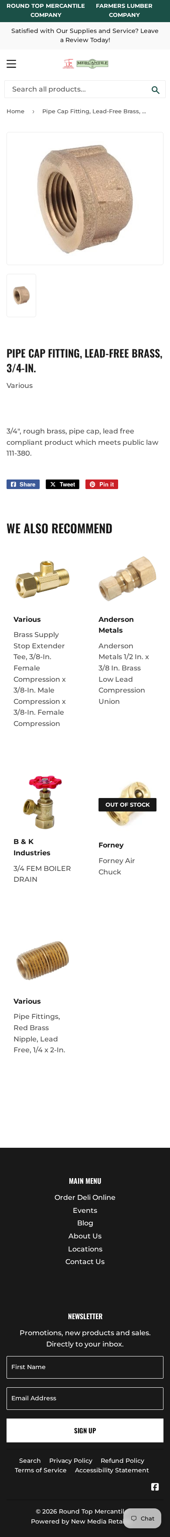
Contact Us (85, 1262)
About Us (85, 1236)
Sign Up (85, 1430)
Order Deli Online (85, 1197)
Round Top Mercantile (93, 1511)
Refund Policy (122, 1460)
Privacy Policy (70, 1460)
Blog (85, 1223)
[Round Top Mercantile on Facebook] (155, 1488)
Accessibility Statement (112, 1470)
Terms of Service (41, 1470)
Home (15, 111)
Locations (85, 1249)
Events (85, 1210)
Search (30, 1460)
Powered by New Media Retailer (82, 1521)
